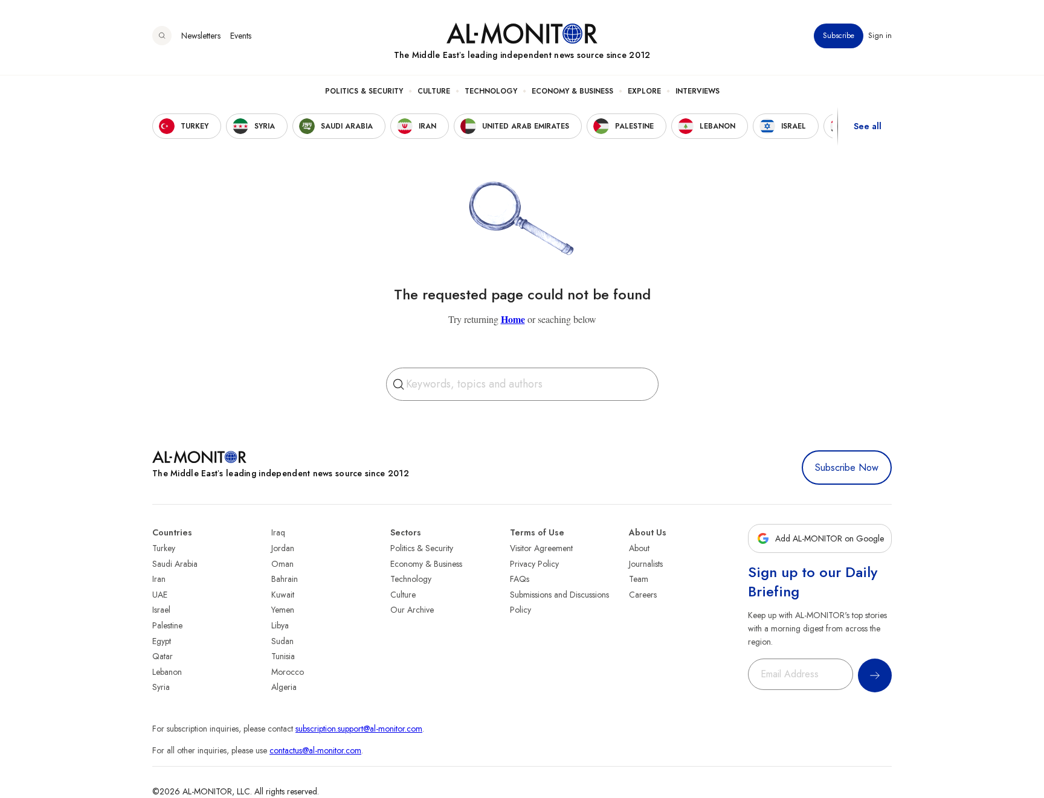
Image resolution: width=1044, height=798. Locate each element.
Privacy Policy (534, 564)
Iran (159, 579)
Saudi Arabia (175, 564)
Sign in (880, 35)
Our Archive (412, 610)
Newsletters (201, 36)
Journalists (646, 564)
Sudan (282, 641)
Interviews (697, 91)
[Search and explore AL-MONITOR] (162, 35)
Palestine (167, 625)
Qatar (162, 656)
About (639, 548)
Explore (644, 91)
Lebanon (167, 672)
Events (240, 36)
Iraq (278, 532)
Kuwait (282, 595)
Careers (643, 595)
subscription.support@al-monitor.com (358, 729)
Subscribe (838, 35)
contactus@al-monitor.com (315, 750)
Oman (282, 564)
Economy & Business (572, 91)
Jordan (282, 548)
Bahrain (284, 579)
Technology (491, 91)
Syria (161, 687)
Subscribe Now (846, 467)
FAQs (519, 579)
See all (867, 126)
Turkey (163, 548)
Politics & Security (364, 91)
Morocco (287, 672)
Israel (161, 610)
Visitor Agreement (541, 548)
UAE (159, 595)
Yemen (282, 610)
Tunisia (283, 656)
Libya (280, 625)
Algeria (284, 687)
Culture (433, 91)
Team (638, 579)
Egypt (161, 641)
